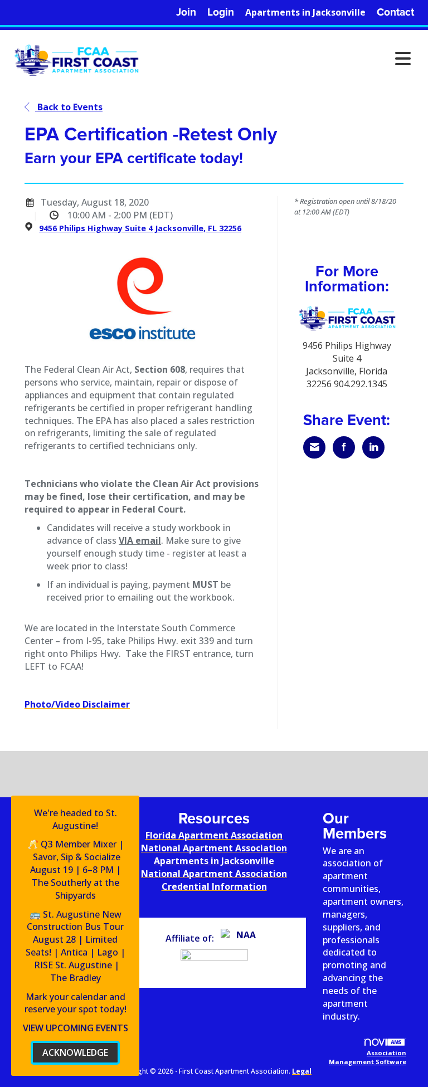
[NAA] (241, 938)
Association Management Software (367, 1057)
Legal (302, 1071)
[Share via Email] (314, 447)
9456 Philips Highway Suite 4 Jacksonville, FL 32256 (140, 228)
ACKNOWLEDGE (75, 1052)
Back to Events (69, 107)
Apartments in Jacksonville (305, 12)
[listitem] (186, 12)
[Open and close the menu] (280, 58)
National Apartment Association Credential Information (214, 880)
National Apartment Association (214, 848)
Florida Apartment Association (214, 835)
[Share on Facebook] (344, 447)
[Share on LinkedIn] (373, 447)
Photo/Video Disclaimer (77, 704)
